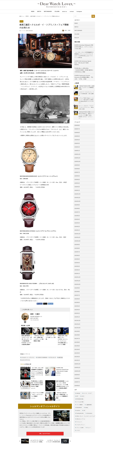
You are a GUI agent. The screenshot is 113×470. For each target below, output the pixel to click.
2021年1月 (77, 360)
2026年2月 (77, 147)
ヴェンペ (89, 427)
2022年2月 (77, 313)
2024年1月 (77, 230)
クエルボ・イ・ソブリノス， (28, 357)
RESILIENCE (79, 407)
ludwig (86, 407)
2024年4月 (77, 219)
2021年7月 (77, 338)
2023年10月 (77, 240)
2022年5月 (77, 302)
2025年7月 (77, 172)
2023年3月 (77, 266)
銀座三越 (60, 357)
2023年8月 (77, 248)
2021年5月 (77, 345)
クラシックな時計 (80, 427)
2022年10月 (77, 284)
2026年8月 (77, 125)
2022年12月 (77, 277)
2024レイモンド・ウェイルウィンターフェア (85, 416)
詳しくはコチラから (45, 433)
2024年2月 (77, 226)
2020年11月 (77, 367)
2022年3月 (77, 309)
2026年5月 (77, 136)
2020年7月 (77, 381)
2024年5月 (77, 215)
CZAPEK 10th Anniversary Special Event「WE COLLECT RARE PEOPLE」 (82, 63)
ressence (78, 410)
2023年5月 (77, 259)
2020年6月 (77, 385)
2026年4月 (77, 139)
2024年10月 (77, 201)
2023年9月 (77, 244)
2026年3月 (77, 143)
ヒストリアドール (26, 360)
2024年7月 (77, 212)
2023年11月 (77, 237)
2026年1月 (77, 150)
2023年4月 (77, 262)
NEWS (32, 11)
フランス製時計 (79, 404)
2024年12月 (77, 193)
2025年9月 (77, 165)
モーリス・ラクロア (87, 393)
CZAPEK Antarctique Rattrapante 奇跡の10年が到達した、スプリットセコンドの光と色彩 (83, 47)
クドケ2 (78, 430)
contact (72, 11)
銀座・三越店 (67, 30)
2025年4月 (77, 183)
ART (77, 396)
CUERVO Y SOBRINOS (42, 357)
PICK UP (76, 37)
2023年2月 (77, 269)
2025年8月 (77, 168)
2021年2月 (77, 356)
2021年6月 (77, 342)
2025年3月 (77, 186)
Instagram (79, 11)
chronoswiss (89, 413)
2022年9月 (77, 287)
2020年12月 (77, 363)
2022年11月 (77, 280)
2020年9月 (77, 374)
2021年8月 (77, 334)
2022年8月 (77, 291)
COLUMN (57, 11)
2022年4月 (77, 306)
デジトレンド (79, 421)
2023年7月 (77, 251)
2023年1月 (77, 273)
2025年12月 (77, 154)
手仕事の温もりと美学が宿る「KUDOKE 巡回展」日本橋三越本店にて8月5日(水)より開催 (83, 70)
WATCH (39, 11)
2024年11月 (77, 197)
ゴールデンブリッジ (80, 424)
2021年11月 (77, 324)
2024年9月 (77, 204)
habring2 (78, 393)
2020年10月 (77, 371)
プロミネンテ (53, 357)
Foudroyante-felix (80, 413)
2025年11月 (77, 157)
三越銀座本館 (89, 404)
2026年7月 (77, 128)
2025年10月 (77, 161)
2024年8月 (77, 208)
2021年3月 (77, 353)
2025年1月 (77, 190)
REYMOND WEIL (79, 399)
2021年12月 (77, 320)
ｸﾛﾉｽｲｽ (82, 396)
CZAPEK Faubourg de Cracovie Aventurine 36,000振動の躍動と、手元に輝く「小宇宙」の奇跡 (83, 77)
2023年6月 (77, 255)
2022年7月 (77, 295)
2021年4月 (77, 349)
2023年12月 (77, 233)
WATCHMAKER (48, 11)
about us (64, 11)
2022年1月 (77, 316)
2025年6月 (77, 175)
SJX (84, 410)
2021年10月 (77, 327)
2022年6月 (77, 298)
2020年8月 (77, 378)
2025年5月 (77, 179)
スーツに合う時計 (80, 401)
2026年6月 (77, 132)
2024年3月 (77, 222)
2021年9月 (77, 331)
